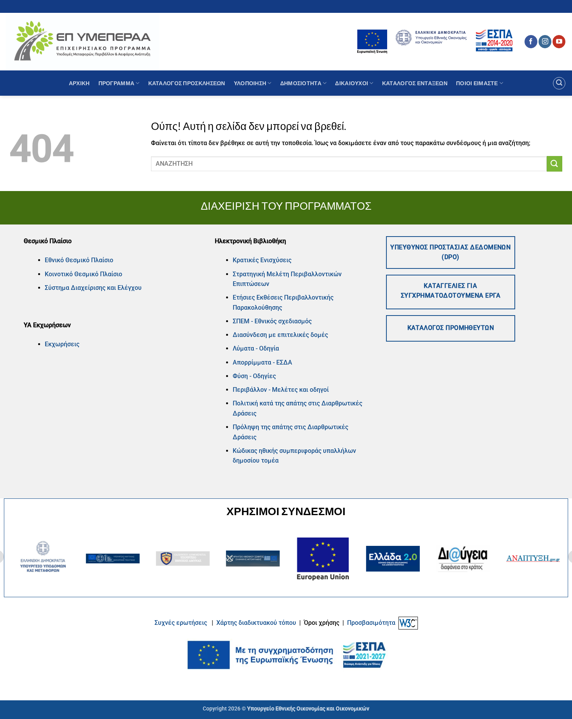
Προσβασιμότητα (371, 622)
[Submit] (554, 163)
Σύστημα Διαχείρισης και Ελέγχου (93, 287)
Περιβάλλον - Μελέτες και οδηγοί (281, 389)
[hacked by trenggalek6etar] (82, 41)
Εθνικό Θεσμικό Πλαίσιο (79, 260)
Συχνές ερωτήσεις (180, 622)
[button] (559, 83)
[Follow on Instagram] (545, 41)
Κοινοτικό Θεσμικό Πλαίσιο (83, 274)
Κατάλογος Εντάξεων (414, 83)
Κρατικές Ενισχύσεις (262, 260)
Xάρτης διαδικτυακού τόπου (257, 622)
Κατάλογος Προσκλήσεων (186, 83)
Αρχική (79, 83)
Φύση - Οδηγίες (254, 376)
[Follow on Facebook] (531, 41)
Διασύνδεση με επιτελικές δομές (280, 334)
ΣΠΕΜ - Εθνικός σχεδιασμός (272, 321)
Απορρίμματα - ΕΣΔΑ (262, 362)
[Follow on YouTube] (559, 41)
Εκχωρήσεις (62, 344)
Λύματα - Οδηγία (256, 348)
